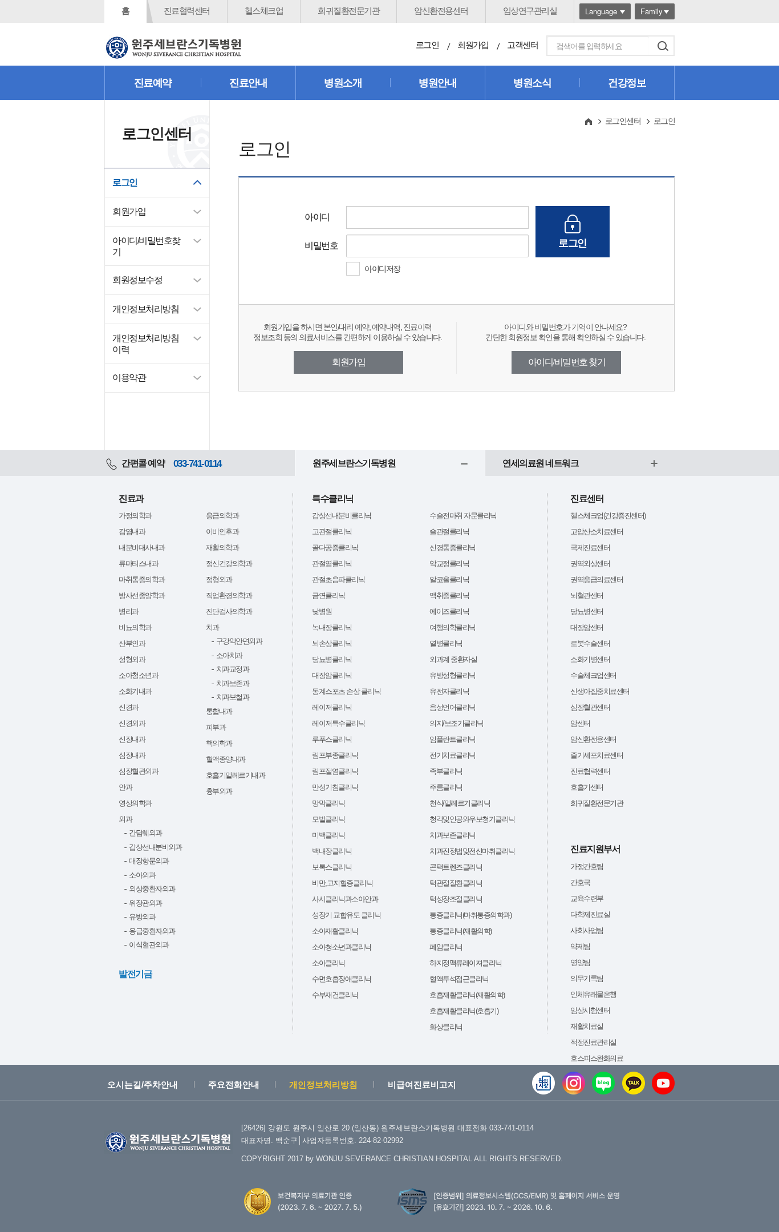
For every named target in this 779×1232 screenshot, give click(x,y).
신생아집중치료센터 (600, 691)
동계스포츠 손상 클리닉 (346, 691)
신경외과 (132, 723)
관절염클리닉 (331, 563)
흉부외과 (219, 791)
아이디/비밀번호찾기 (146, 246)
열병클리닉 (445, 643)
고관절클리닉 (331, 531)
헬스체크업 (264, 10)
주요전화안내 (233, 1084)
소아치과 (229, 655)
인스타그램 (573, 1083)
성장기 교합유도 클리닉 (346, 915)
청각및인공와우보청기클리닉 (472, 819)
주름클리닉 (445, 787)
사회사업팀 (586, 930)
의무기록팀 (586, 978)
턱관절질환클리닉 (455, 883)
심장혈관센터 (590, 707)
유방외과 (142, 916)
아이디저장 (382, 268)
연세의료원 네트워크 (540, 463)
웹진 (543, 1083)
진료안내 (248, 82)
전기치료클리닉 (452, 755)
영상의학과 (135, 803)
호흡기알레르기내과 (235, 775)
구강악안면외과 (239, 641)
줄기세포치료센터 (596, 755)
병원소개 (343, 82)
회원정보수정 (137, 280)
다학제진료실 (590, 914)
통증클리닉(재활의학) (460, 931)
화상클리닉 (445, 1027)
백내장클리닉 (331, 851)
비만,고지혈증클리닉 (342, 883)
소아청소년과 (138, 675)
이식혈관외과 (148, 944)
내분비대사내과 (142, 547)
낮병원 (322, 611)
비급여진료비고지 (422, 1084)
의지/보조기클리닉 (456, 723)
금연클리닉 (328, 595)
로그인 (427, 45)
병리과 (129, 611)
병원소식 (532, 82)
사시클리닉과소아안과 (345, 899)
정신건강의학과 (229, 563)
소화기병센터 (590, 659)
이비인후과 (222, 531)
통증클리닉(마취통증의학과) (470, 915)
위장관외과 (145, 903)
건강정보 (627, 82)
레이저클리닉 (331, 707)
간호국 (580, 882)
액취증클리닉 (449, 595)
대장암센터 (586, 627)
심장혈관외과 (138, 771)
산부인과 (132, 643)
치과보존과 (232, 683)
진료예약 (153, 82)
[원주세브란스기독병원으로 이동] (174, 47)
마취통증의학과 (142, 579)
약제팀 (580, 946)
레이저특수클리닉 (338, 723)
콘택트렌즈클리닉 (455, 867)
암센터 (580, 723)
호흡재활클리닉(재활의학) (467, 995)
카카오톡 (633, 1083)
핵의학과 (219, 743)
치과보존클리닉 (452, 835)
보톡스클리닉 (331, 867)
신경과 (129, 707)
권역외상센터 (590, 563)
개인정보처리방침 (145, 309)
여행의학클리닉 (452, 627)
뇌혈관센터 (586, 595)
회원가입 (472, 45)
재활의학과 (222, 547)
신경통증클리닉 (452, 547)
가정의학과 (135, 515)
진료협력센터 (187, 10)
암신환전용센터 (441, 10)
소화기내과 (135, 691)
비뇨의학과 (135, 627)
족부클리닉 (445, 771)
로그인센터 (623, 121)
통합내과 (219, 711)
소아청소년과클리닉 (341, 947)
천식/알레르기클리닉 (459, 803)
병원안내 (437, 82)
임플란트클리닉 (452, 739)
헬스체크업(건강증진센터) (608, 515)
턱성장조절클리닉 (455, 899)
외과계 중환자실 (453, 659)
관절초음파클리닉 (338, 579)
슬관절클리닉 (449, 531)
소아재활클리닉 (335, 931)
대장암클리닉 (331, 675)
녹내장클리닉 (331, 627)
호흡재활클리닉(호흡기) (463, 1011)
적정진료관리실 (593, 1042)
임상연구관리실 (530, 10)
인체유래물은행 (593, 994)
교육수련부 (586, 898)
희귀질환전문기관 (348, 10)
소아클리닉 (328, 963)
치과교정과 (232, 669)
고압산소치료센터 (596, 531)
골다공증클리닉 (335, 547)
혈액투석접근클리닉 (459, 979)
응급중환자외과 (152, 931)
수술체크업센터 (593, 675)
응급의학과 (222, 515)
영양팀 (580, 962)
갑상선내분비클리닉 (341, 515)
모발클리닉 (328, 819)
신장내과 (132, 739)
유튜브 (663, 1083)
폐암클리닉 (445, 947)
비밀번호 (321, 246)
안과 (125, 787)
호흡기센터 (586, 787)
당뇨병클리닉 (331, 659)
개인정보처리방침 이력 (145, 343)
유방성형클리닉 (452, 675)
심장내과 (132, 755)
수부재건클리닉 (335, 995)
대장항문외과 (148, 861)
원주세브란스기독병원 (354, 463)
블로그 (603, 1083)
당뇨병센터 (586, 611)
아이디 (317, 217)
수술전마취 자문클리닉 (463, 515)
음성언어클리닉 (452, 707)
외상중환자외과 (152, 888)
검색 (662, 46)
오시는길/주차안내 (142, 1084)
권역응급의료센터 (596, 579)
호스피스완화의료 (596, 1058)
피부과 (216, 727)
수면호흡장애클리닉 (341, 979)
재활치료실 (586, 1026)
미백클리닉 (328, 835)
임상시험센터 (590, 1010)
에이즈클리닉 (449, 611)
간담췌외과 (145, 833)
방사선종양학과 (142, 595)
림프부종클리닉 (335, 755)
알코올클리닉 (449, 579)
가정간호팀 (586, 866)
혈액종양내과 (225, 759)
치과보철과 (232, 697)
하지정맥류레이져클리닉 (465, 963)
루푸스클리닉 (331, 739)
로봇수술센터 (590, 643)
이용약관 (128, 377)
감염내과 (132, 531)
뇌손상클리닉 (331, 643)
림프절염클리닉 (335, 771)
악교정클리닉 (449, 563)
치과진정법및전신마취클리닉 (472, 851)
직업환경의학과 (229, 595)
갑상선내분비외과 (155, 847)
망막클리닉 (328, 803)
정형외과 (219, 579)
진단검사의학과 (229, 611)
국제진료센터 (590, 547)
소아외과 (142, 875)
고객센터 (522, 45)
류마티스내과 (138, 563)
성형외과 (132, 659)
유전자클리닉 (449, 691)
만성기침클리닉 (335, 787)
